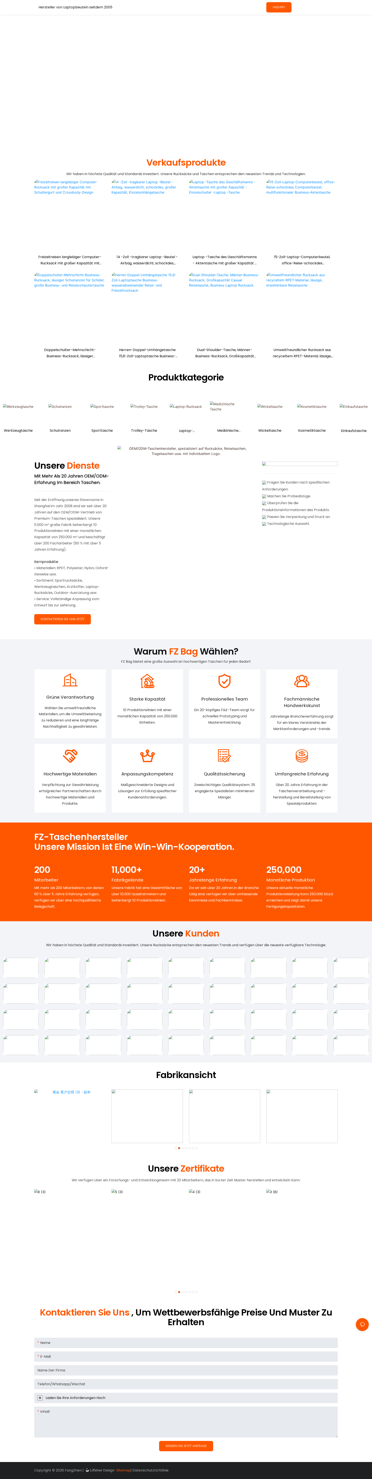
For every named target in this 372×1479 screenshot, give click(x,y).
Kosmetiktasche (312, 430)
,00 (283, 870)
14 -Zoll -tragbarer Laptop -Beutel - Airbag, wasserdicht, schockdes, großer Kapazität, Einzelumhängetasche (147, 260)
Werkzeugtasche (18, 430)
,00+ (127, 870)
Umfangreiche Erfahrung (302, 774)
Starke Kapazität (147, 699)
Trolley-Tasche (144, 430)
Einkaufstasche (354, 430)
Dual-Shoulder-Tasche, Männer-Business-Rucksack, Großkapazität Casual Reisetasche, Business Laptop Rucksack (225, 353)
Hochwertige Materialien (70, 774)
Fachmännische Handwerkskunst (302, 702)
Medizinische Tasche (228, 431)
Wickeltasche (269, 430)
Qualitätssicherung (224, 774)
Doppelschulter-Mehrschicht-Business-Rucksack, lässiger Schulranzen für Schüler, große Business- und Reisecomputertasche (70, 353)
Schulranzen (60, 430)
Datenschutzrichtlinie (150, 1470)
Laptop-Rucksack (186, 431)
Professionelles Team (224, 699)
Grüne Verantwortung (70, 697)
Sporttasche (102, 430)
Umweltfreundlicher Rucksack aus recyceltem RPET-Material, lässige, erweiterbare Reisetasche (302, 353)
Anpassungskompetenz (147, 774)
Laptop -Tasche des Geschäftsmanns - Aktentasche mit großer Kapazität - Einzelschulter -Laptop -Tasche (224, 260)
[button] (176, 1148)
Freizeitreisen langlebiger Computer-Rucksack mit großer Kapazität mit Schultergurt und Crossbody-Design (69, 260)
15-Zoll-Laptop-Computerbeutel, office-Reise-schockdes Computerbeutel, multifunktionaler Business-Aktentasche (302, 260)
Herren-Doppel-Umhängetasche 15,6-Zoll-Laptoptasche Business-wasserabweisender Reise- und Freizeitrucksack (147, 353)
